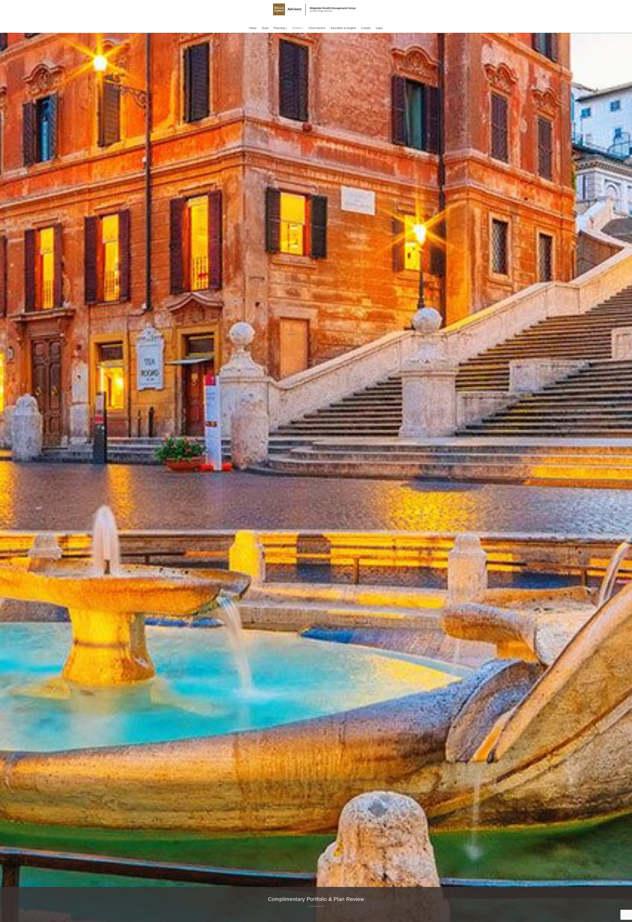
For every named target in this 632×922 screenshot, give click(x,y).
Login (379, 28)
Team (265, 28)
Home (253, 28)
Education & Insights (343, 28)
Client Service (316, 28)
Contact (365, 28)
